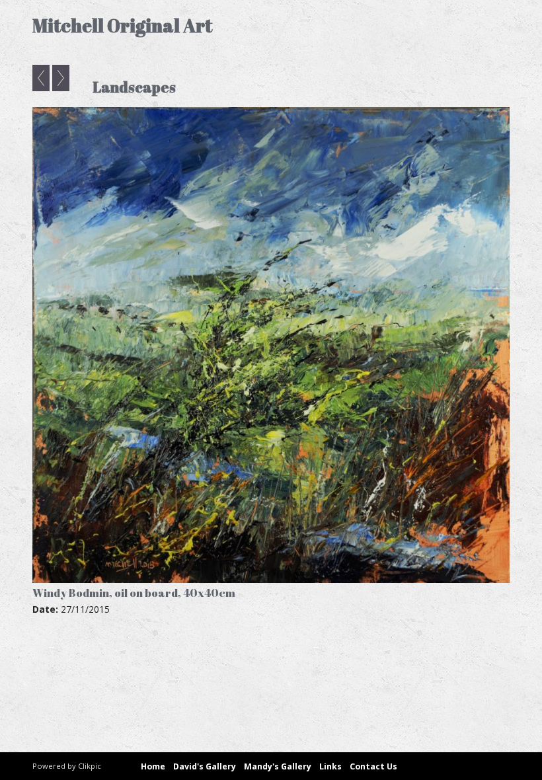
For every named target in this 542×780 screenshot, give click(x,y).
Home (153, 766)
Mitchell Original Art (122, 25)
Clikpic (89, 766)
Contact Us (373, 766)
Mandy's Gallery (277, 766)
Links (330, 766)
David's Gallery (204, 766)
